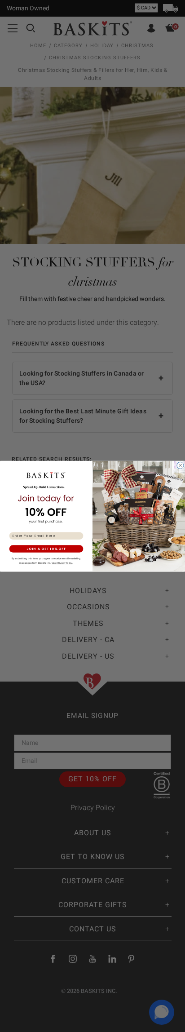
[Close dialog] (180, 465)
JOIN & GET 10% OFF (46, 548)
